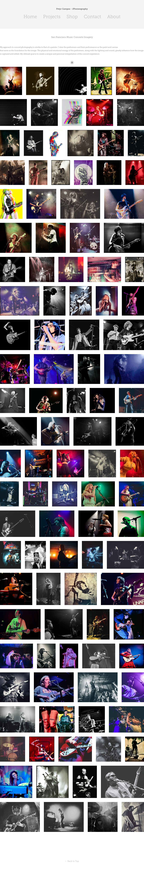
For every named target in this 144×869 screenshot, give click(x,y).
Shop (72, 16)
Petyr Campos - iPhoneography (72, 9)
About (113, 16)
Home (30, 16)
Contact (92, 16)
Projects (52, 16)
